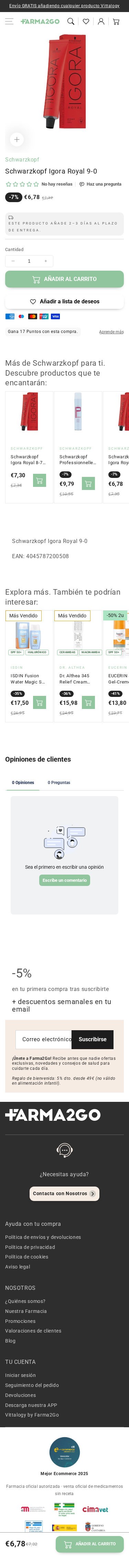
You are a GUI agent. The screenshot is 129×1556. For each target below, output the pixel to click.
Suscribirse (93, 1039)
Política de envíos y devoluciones (43, 1237)
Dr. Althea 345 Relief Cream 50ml (74, 679)
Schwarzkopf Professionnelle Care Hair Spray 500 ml (76, 460)
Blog (10, 1341)
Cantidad (14, 249)
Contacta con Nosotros (60, 1193)
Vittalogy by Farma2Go (32, 1415)
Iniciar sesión (20, 1375)
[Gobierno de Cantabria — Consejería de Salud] (95, 1528)
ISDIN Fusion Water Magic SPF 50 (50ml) (29, 679)
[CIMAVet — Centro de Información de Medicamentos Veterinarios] (95, 1509)
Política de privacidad (30, 1247)
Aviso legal (17, 1267)
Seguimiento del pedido (32, 1385)
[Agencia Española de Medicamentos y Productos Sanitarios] (33, 1509)
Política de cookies (26, 1257)
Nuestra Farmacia (26, 1311)
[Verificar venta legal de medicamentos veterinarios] (33, 1528)
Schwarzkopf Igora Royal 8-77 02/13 (28, 460)
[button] (70, 21)
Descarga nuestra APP (31, 1405)
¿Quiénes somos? (25, 1301)
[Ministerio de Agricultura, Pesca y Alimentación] (64, 1528)
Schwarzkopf (22, 159)
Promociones (20, 1321)
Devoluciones (20, 1395)
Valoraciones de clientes (33, 1331)
